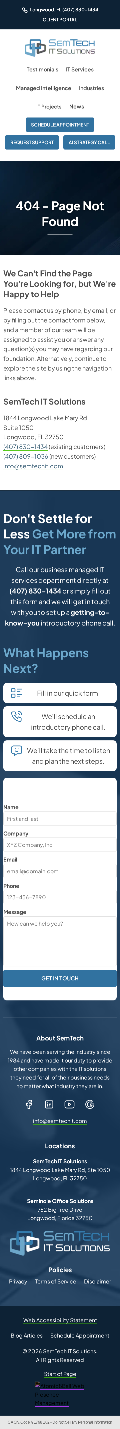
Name (11, 806)
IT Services (80, 69)
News (76, 106)
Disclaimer (97, 1281)
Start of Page (60, 1373)
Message (14, 911)
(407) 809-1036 (25, 456)
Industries (91, 87)
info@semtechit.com (33, 466)
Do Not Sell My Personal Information (82, 1422)
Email (10, 859)
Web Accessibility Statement (60, 1320)
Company (15, 833)
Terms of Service (55, 1281)
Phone (11, 885)
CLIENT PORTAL (60, 19)
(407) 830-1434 (80, 9)
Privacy (18, 1281)
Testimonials (42, 69)
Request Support (32, 142)
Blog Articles (27, 1335)
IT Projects (49, 106)
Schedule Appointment (60, 125)
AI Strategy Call (89, 142)
